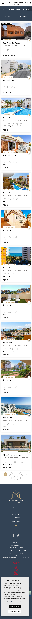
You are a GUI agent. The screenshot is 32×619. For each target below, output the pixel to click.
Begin (16, 507)
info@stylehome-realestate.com (16, 558)
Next (29, 32)
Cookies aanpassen (15, 611)
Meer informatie (16, 602)
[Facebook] (13, 535)
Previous (3, 32)
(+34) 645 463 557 (16, 553)
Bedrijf (16, 511)
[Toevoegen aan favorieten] (29, 40)
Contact (16, 521)
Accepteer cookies (14, 606)
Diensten (16, 518)
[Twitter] (18, 535)
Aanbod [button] (16, 514)
